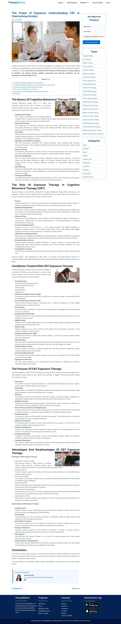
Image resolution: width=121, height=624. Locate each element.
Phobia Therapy (88, 66)
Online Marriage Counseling (91, 127)
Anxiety (85, 155)
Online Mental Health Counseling (93, 134)
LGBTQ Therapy (88, 63)
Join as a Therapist (97, 2)
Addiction (86, 148)
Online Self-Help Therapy (91, 116)
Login (107, 2)
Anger (85, 152)
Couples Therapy (88, 56)
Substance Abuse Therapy (91, 119)
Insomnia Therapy (88, 70)
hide (49, 79)
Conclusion (16, 93)
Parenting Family (88, 177)
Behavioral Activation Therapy (92, 130)
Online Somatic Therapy (90, 105)
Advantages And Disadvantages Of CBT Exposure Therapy (30, 91)
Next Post (76, 588)
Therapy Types (87, 159)
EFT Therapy (87, 59)
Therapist (86, 170)
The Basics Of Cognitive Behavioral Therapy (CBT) (28, 83)
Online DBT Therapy (89, 77)
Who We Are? (83, 2)
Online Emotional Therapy (91, 123)
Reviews (63, 613)
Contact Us (64, 606)
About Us (64, 604)
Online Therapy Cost (89, 80)
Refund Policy (77, 621)
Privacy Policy (68, 621)
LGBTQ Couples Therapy (90, 102)
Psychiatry (86, 166)
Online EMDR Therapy (89, 91)
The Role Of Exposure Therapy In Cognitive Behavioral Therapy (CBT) (34, 85)
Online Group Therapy (90, 95)
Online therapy (75, 561)
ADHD (85, 145)
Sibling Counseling (88, 73)
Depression (86, 163)
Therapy (60, 2)
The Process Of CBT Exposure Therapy (25, 89)
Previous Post (16, 588)
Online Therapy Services (90, 109)
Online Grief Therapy (89, 84)
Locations (64, 611)
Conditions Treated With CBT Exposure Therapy (27, 87)
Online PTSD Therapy (89, 88)
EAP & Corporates (72, 2)
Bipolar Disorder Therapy (91, 112)
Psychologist (87, 173)
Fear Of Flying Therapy (90, 98)
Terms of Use (86, 621)
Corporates (64, 608)
